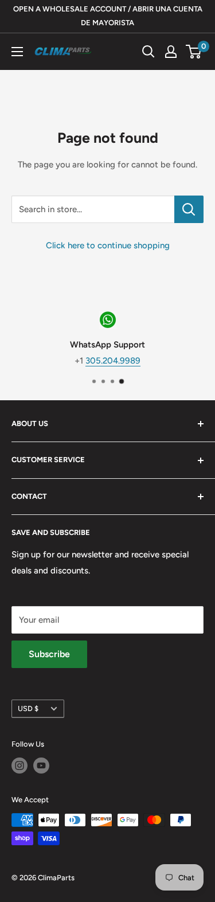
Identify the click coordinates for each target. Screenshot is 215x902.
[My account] (171, 51)
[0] (194, 51)
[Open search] (148, 51)
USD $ (28, 708)
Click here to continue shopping (108, 245)
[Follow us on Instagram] (19, 765)
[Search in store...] (189, 209)
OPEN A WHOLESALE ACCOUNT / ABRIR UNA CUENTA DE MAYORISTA (107, 16)
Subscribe (49, 654)
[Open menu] (17, 51)
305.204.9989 (112, 360)
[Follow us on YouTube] (41, 765)
